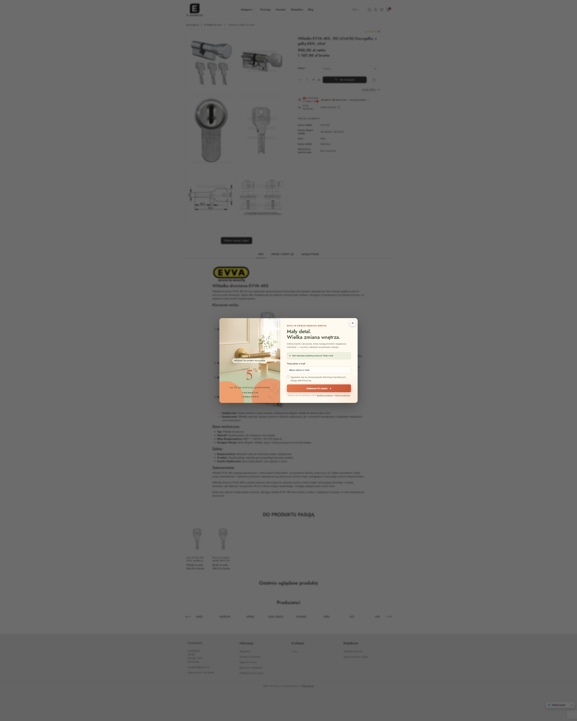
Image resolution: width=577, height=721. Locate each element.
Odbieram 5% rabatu (318, 388)
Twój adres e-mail (296, 363)
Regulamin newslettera (325, 395)
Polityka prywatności (342, 395)
